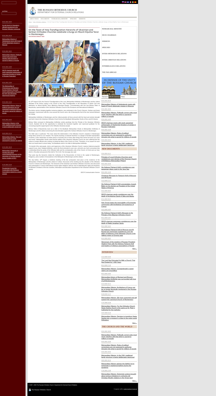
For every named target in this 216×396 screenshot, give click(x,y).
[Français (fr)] (130, 2)
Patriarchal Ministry (60, 19)
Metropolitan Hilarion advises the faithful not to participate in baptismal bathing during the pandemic (117, 365)
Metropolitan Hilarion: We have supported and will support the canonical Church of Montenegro (119, 298)
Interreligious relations (113, 66)
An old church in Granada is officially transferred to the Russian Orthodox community (11, 27)
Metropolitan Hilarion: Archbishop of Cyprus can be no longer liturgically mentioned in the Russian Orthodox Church (118, 289)
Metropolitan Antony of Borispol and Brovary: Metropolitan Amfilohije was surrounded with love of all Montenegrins (118, 279)
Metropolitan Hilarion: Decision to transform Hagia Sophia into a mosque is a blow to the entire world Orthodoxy (119, 318)
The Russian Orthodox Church (61, 11)
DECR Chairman (109, 35)
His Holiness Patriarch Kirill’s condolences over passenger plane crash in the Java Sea (118, 168)
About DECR (34, 19)
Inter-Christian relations (114, 60)
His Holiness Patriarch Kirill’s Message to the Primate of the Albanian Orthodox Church (117, 214)
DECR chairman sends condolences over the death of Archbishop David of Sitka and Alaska (117, 195)
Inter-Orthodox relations (39, 22)
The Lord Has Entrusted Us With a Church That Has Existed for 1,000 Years (118, 261)
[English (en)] (125, 2)
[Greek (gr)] (128, 2)
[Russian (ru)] (123, 2)
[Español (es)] (135, 2)
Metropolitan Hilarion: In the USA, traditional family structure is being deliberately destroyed (117, 144)
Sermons (82, 19)
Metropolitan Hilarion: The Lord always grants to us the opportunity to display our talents (12, 139)
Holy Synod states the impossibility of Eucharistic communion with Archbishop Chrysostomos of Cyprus (118, 204)
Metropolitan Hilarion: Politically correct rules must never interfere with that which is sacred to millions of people (119, 114)
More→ (134, 249)
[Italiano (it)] (133, 2)
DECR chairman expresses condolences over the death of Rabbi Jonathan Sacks (118, 222)
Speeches (73, 19)
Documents (45, 19)
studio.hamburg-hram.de (130, 389)
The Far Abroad (109, 72)
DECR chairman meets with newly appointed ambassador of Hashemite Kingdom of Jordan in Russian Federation (118, 125)
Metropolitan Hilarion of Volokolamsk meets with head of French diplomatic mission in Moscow (118, 105)
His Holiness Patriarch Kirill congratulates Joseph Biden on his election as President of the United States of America (118, 186)
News (30, 22)
